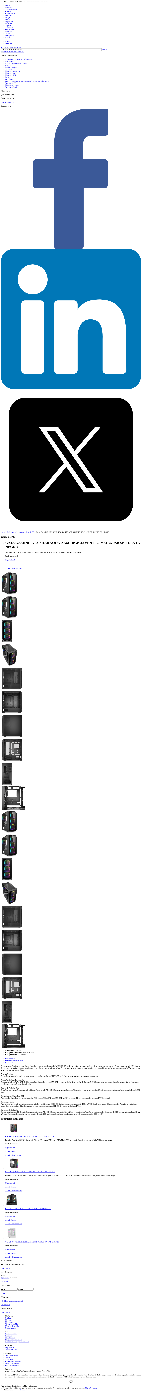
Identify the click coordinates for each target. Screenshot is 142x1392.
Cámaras (8, 12)
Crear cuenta (5, 1305)
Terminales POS (11, 87)
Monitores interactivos (13, 71)
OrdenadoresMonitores (9, 30)
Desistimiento (10, 1338)
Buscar (104, 49)
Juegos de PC (10, 69)
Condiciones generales (13, 1361)
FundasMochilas (8, 7)
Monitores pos (10, 73)
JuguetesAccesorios (9, 27)
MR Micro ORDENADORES (11, 47)
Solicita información (8, 102)
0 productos (5, 1278)
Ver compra (5, 1282)
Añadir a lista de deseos (13, 568)
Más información (91, 1388)
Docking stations (11, 67)
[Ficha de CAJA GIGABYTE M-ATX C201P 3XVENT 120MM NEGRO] (11, 1205)
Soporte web (9, 1348)
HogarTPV (7, 38)
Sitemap (8, 1357)
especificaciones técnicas (14, 1060)
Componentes (10, 14)
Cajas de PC (9, 65)
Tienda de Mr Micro (12, 1324)
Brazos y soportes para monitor (16, 63)
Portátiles (8, 16)
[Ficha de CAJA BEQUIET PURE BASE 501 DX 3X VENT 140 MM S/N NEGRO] (13, 1133)
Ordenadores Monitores (15, 532)
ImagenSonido (8, 19)
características (10, 1058)
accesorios (9, 1062)
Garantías (8, 1336)
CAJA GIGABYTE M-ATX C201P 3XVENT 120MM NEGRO (28, 1209)
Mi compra (9, 1322)
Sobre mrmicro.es (11, 1355)
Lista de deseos (10, 1328)
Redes (7, 41)
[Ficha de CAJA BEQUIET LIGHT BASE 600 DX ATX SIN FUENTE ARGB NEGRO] (13, 1168)
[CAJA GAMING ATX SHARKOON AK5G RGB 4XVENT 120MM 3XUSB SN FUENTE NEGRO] (9, 595)
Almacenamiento (11, 10)
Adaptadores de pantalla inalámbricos (18, 59)
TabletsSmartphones (9, 34)
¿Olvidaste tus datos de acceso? (12, 1301)
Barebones (9, 61)
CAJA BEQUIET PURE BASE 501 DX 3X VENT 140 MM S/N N (29, 1136)
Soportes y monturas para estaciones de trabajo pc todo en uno (27, 81)
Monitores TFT (10, 75)
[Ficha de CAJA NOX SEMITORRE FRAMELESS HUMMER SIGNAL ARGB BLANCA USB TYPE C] (11, 1238)
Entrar (3, 1293)
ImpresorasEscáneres (9, 23)
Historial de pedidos (12, 1326)
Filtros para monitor (12, 85)
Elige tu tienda (10, 560)
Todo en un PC (10, 83)
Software (8, 43)
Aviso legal (9, 1359)
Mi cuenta (8, 1320)
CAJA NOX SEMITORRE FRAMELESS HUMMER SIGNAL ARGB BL (32, 1242)
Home (3, 532)
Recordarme (7, 1297)
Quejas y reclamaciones (13, 1340)
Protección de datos (12, 1363)
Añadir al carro (10, 1151)
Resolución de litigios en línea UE (17, 1342)
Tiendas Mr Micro (11, 1350)
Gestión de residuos (12, 1365)
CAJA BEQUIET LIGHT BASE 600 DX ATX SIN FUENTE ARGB (30, 1172)
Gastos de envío (11, 1334)
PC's (7, 77)
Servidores (9, 79)
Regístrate (8, 1318)
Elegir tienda (5, 1268)
